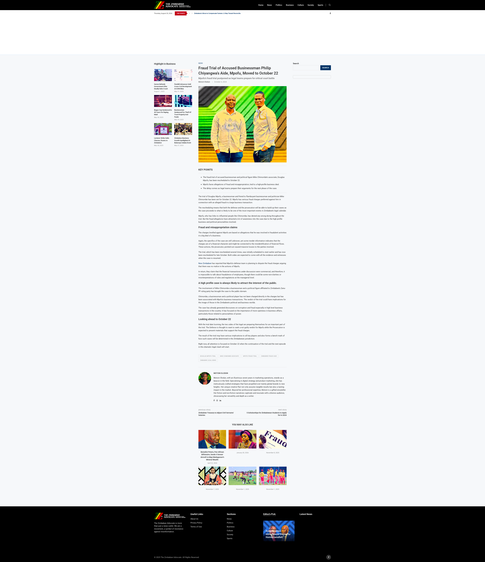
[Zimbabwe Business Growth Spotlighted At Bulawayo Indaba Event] (183, 129)
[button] (190, 13)
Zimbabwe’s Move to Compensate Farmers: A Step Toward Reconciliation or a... (220, 13)
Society (311, 5)
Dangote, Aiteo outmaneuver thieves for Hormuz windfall (278, 534)
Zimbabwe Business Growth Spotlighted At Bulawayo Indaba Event (182, 140)
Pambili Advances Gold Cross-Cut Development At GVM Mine (183, 86)
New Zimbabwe (204, 263)
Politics (279, 5)
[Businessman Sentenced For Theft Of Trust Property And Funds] (183, 101)
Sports (320, 5)
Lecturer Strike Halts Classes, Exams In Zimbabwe (161, 140)
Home (260, 5)
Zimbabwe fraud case (269, 356)
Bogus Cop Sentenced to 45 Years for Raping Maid (163, 112)
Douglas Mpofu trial (208, 356)
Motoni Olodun (204, 82)
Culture (301, 5)
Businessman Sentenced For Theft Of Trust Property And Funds (182, 113)
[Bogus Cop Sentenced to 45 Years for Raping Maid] (163, 101)
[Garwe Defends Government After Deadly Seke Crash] (163, 75)
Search (296, 63)
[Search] (329, 5)
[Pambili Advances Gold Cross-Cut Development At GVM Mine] (183, 75)
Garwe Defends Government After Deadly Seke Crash (161, 86)
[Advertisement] (242, 34)
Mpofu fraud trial (250, 356)
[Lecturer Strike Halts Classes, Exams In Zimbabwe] (163, 129)
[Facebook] (330, 13)
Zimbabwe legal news (208, 360)
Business (290, 5)
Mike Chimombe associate (229, 356)
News (269, 5)
